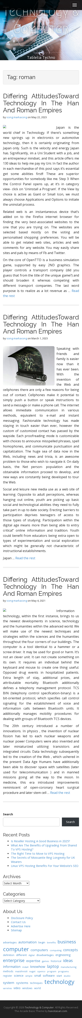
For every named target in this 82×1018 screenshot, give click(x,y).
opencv (41, 971)
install (25, 966)
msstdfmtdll (21, 971)
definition (8, 955)
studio (67, 975)
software (49, 975)
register (7, 975)
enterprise (13, 960)
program (51, 971)
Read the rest (25, 558)
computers (39, 950)
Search (8, 814)
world (37, 988)
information (11, 966)
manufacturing (68, 966)
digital (31, 955)
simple (28, 975)
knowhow (37, 966)
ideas (68, 960)
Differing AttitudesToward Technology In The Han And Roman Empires (41, 103)
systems (22, 983)
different (21, 955)
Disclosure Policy (22, 918)
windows (27, 988)
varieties (7, 988)
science (18, 975)
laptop (53, 966)
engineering (63, 955)
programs (63, 971)
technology (59, 982)
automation (27, 942)
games (45, 961)
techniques (36, 982)
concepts (70, 949)
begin (41, 942)
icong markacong (17, 117)
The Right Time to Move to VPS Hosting (37, 853)
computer (16, 949)
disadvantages (45, 955)
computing (56, 950)
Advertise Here (20, 926)
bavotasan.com (57, 1011)
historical (56, 961)
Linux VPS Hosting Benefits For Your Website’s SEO (44, 866)
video (17, 988)
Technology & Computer (41, 20)
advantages (10, 942)
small (37, 975)
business (67, 942)
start (59, 975)
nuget (32, 971)
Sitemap (16, 930)
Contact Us (18, 922)
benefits (51, 942)
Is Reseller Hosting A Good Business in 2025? (40, 841)
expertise (33, 961)
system (8, 982)
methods (8, 971)
